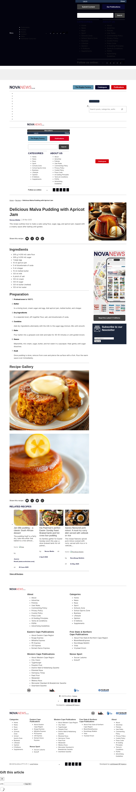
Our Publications (113, 7)
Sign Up (97, 341)
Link (1, 784)
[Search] (122, 109)
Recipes (18, 200)
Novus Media (15, 220)
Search (119, 15)
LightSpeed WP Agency (73, 705)
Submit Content (88, 7)
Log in (85, 1)
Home (12, 200)
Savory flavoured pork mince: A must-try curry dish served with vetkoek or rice (76, 532)
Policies (74, 696)
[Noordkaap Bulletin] (77, 552)
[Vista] (21, 547)
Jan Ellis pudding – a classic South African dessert (23, 530)
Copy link (28, 784)
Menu (11, 33)
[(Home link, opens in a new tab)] (19, 713)
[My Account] (79, 1)
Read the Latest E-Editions (109, 318)
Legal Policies (34, 764)
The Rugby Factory (83, 87)
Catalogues (102, 87)
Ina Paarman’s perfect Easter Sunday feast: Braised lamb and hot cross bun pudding (49, 532)
